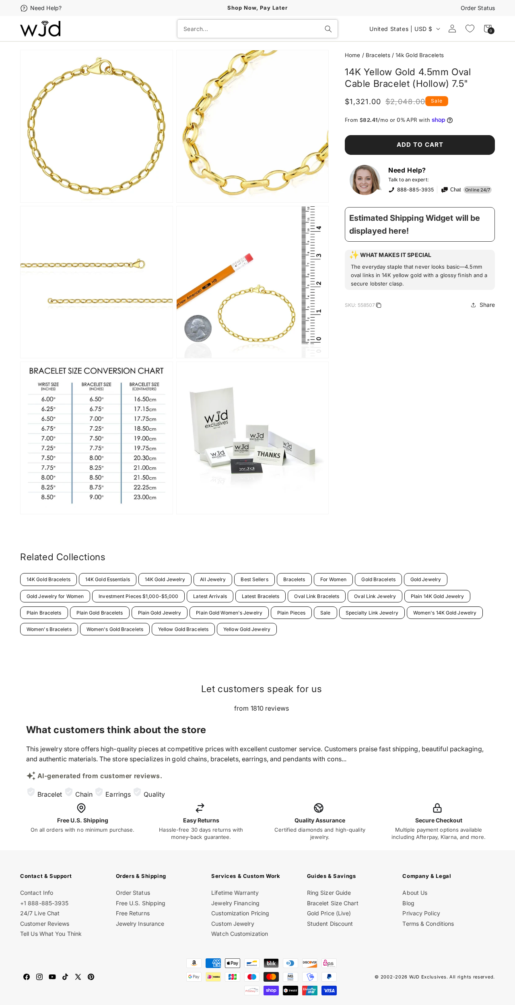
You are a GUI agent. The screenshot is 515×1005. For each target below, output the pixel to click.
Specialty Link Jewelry (372, 613)
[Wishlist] (470, 28)
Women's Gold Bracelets (115, 629)
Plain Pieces (291, 613)
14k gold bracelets (420, 55)
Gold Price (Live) (329, 913)
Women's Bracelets (49, 629)
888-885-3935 (415, 190)
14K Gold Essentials (107, 579)
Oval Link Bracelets (316, 596)
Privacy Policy (421, 913)
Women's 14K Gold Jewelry (444, 613)
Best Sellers (254, 579)
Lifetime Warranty (235, 892)
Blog (408, 903)
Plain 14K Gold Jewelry (437, 596)
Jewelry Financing (235, 903)
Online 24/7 (477, 190)
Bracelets (378, 55)
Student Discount (330, 923)
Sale (325, 613)
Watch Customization (239, 933)
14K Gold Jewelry (165, 579)
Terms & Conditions (428, 923)
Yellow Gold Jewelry (246, 629)
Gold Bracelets (378, 579)
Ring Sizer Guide (329, 892)
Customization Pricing (240, 913)
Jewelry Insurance (140, 923)
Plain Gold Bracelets (99, 613)
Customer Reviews (45, 923)
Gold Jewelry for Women (55, 596)
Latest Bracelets (261, 596)
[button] (420, 270)
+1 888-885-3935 (44, 903)
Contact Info (36, 892)
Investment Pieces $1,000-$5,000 (138, 596)
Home (352, 55)
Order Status (478, 7)
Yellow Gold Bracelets (183, 629)
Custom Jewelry (232, 923)
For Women (333, 579)
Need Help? (46, 7)
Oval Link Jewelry (375, 596)
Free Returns (133, 913)
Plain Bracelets (44, 613)
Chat (455, 190)
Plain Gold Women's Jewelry (229, 613)
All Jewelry (213, 579)
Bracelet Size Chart (332, 903)
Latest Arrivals (210, 596)
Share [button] (487, 304)
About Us (414, 892)
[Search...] (328, 29)
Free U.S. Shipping (141, 903)
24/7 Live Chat (40, 913)
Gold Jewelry (425, 579)
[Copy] (379, 306)
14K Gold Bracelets (48, 579)
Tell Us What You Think (51, 933)
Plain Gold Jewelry (159, 613)
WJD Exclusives (428, 977)
